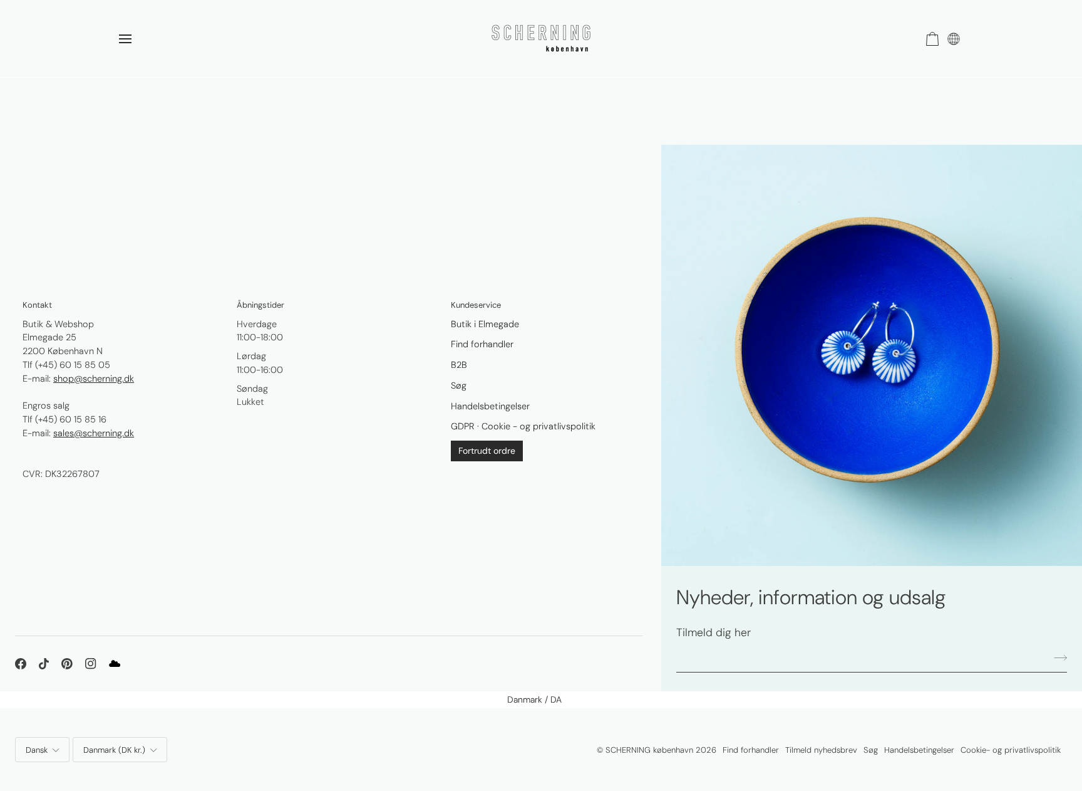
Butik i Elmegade (485, 324)
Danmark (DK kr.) (114, 750)
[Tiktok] (44, 663)
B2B (459, 364)
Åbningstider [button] (260, 305)
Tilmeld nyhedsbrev (821, 750)
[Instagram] (90, 663)
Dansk (37, 750)
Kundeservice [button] (476, 305)
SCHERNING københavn (649, 750)
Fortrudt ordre (486, 450)
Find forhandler (482, 344)
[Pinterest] (67, 663)
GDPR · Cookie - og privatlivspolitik (523, 426)
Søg (458, 385)
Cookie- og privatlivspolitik (1011, 750)
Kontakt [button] (37, 305)
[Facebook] (20, 663)
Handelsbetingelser (490, 406)
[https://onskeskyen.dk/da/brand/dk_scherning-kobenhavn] (114, 663)
